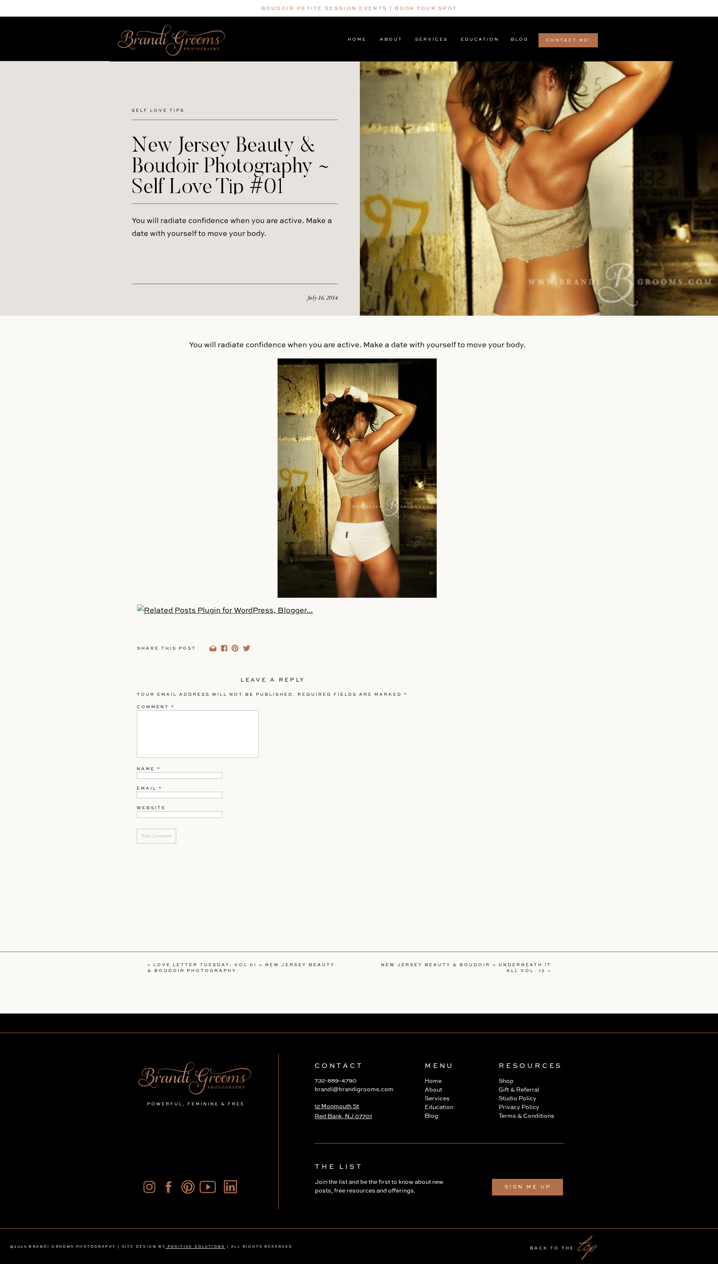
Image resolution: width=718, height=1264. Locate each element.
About (433, 1090)
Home (433, 1081)
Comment (156, 707)
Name (149, 769)
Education (439, 1107)
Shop (506, 1081)
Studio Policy (517, 1099)
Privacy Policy (520, 1107)
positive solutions (195, 1247)
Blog (431, 1116)
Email (149, 788)
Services (437, 1099)
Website (151, 808)
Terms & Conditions (526, 1116)
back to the (552, 1248)
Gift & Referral (519, 1090)
